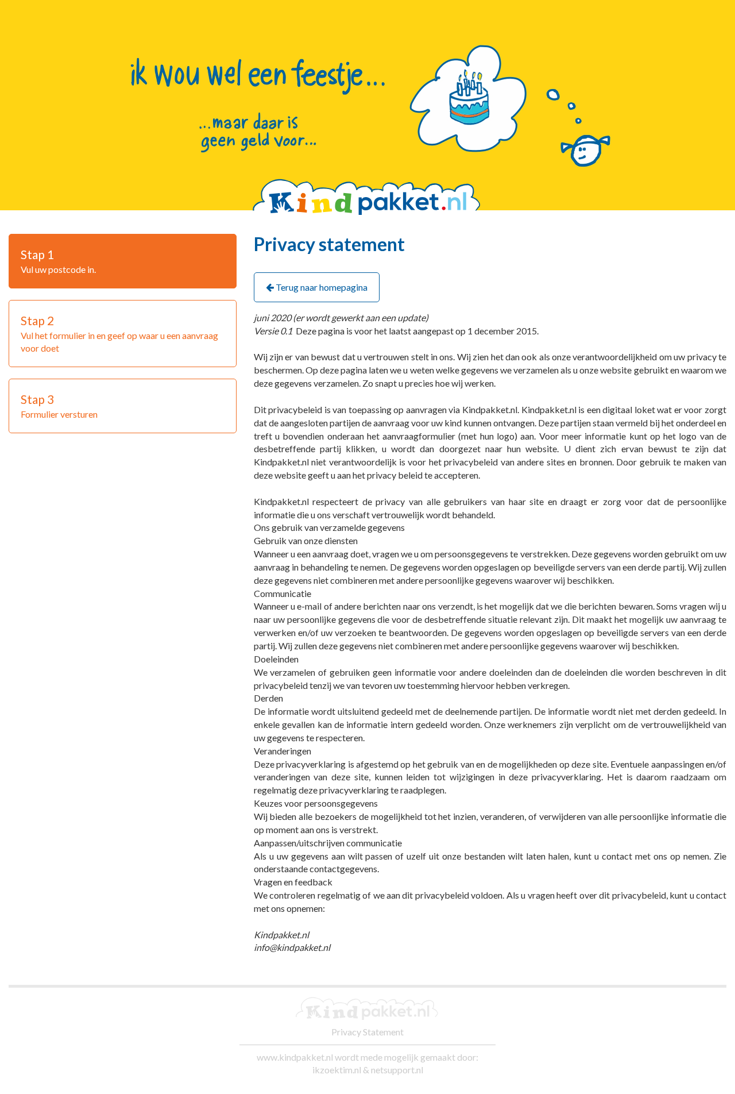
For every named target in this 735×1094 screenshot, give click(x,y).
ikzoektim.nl (336, 1069)
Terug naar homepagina (321, 287)
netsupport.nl (397, 1069)
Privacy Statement (367, 1031)
